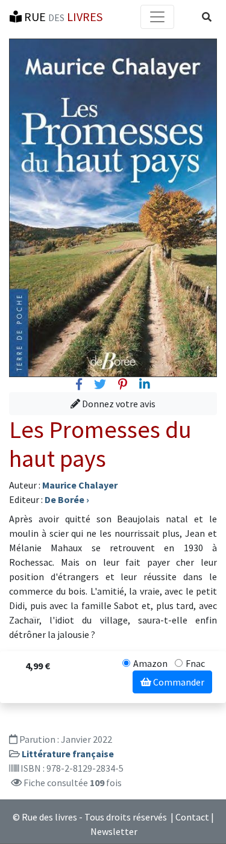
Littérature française (68, 754)
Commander (177, 682)
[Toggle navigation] (157, 17)
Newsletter (113, 831)
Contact (192, 817)
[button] (207, 17)
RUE (62, 16)
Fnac (195, 663)
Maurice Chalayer (80, 485)
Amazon (150, 663)
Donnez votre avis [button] (117, 404)
